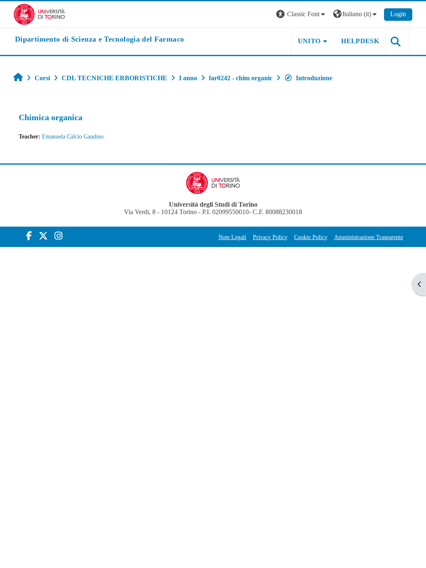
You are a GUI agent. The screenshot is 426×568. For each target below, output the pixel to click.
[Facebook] (29, 236)
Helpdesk (360, 40)
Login (398, 13)
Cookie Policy (310, 237)
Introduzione (314, 77)
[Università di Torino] (39, 13)
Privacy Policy (270, 237)
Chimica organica (50, 117)
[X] (43, 236)
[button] (301, 14)
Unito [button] (309, 40)
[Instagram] (58, 236)
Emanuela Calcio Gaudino (73, 136)
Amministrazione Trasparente (368, 237)
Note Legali (232, 237)
